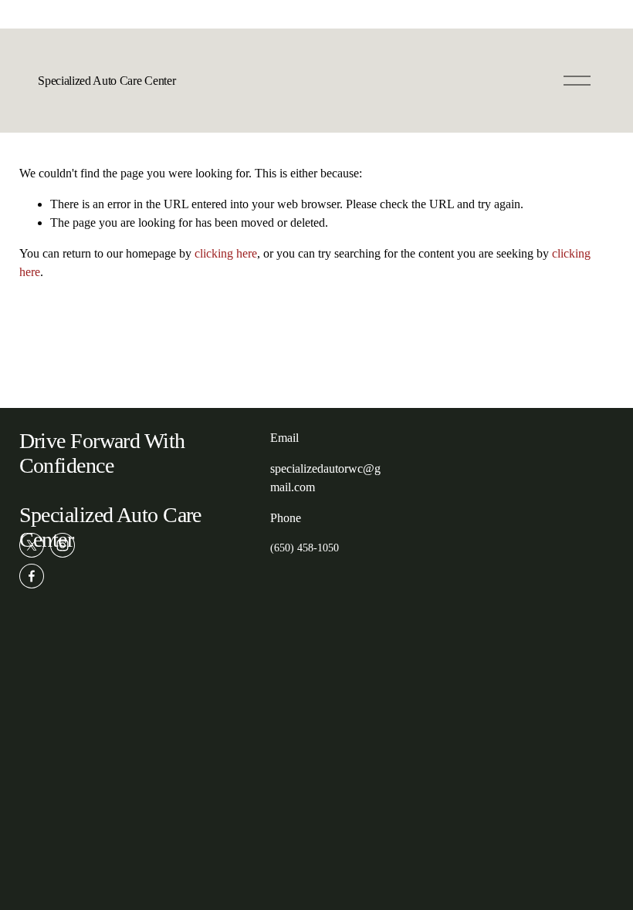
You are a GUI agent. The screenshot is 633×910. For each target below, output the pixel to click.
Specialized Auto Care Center (106, 80)
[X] (31, 545)
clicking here (226, 253)
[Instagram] (62, 545)
